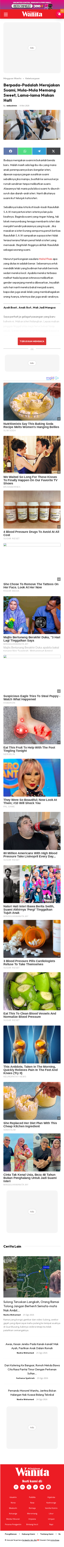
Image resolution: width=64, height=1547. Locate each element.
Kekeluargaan (32, 78)
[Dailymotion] (48, 1487)
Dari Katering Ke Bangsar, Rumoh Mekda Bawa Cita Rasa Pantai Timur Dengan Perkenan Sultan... (32, 1369)
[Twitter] (29, 1487)
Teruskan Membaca (32, 341)
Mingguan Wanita (12, 78)
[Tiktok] (35, 1487)
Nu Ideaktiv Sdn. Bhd (29, 1540)
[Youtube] (42, 1487)
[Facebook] (16, 1487)
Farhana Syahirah (25, 1378)
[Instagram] (22, 1487)
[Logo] (32, 13)
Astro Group (55, 1540)
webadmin (11, 105)
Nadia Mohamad (12, 1314)
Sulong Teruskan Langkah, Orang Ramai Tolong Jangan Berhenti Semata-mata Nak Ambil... (31, 1306)
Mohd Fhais (45, 259)
